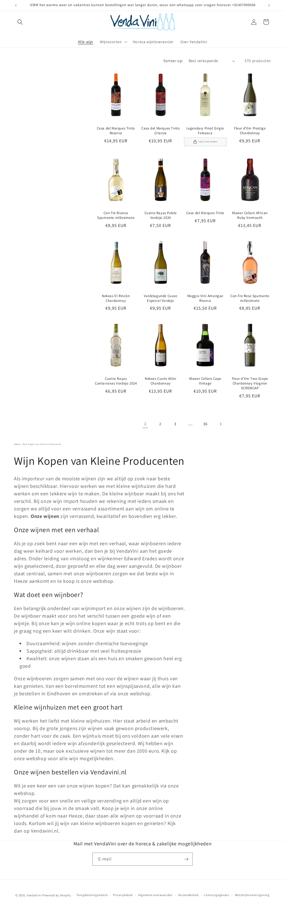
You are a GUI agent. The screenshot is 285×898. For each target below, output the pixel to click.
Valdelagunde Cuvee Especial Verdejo (160, 298)
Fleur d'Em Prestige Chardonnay (250, 130)
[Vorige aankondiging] (16, 5)
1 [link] (145, 424)
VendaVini (34, 895)
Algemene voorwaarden (155, 895)
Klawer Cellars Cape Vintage (205, 381)
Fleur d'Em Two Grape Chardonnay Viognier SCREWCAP (250, 383)
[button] (20, 22)
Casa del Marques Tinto (205, 213)
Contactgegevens (216, 895)
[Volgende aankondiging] (269, 5)
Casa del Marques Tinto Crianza (160, 130)
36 (205, 423)
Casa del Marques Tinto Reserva (116, 130)
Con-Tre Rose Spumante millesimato (249, 298)
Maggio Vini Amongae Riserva (205, 298)
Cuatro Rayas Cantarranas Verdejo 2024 (116, 381)
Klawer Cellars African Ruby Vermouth (250, 215)
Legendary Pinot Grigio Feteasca (205, 130)
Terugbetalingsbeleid (91, 895)
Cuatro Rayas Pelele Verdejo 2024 (160, 215)
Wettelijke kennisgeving (252, 895)
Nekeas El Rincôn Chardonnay (116, 298)
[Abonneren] (186, 859)
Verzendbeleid (188, 895)
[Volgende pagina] (220, 424)
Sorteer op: (173, 60)
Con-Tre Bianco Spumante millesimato (115, 215)
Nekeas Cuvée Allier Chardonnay (160, 381)
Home (17, 444)
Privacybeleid (123, 895)
